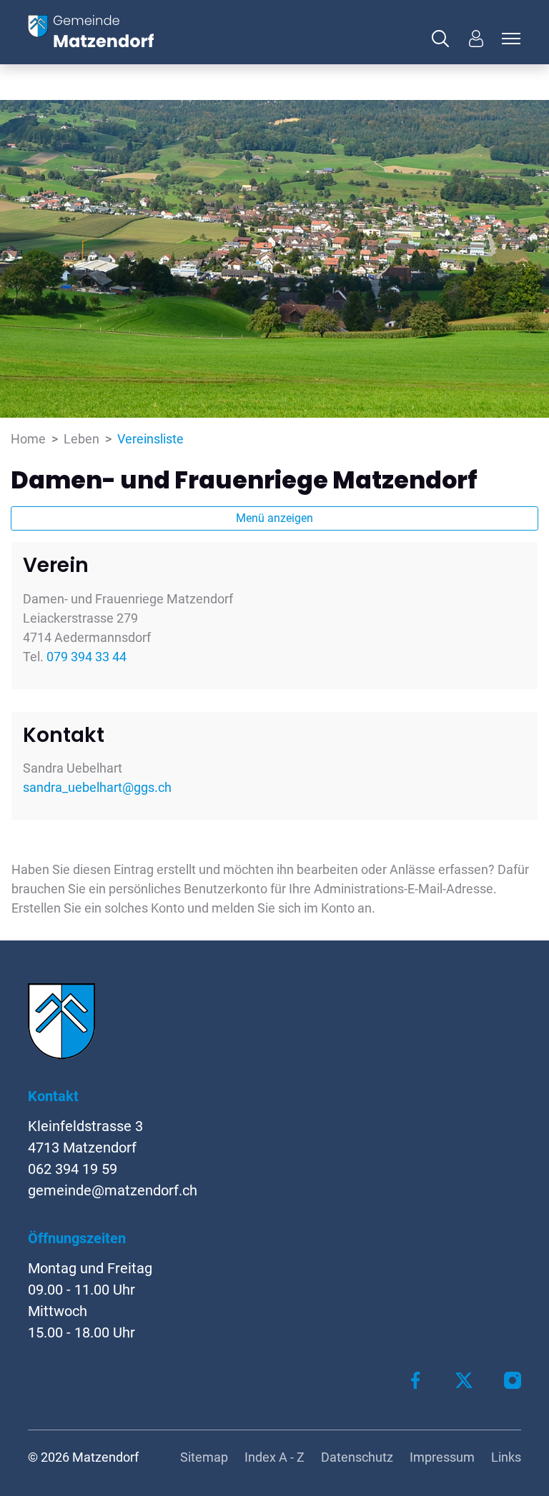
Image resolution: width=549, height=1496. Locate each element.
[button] (444, 38)
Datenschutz (357, 1457)
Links (506, 1457)
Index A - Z (274, 1457)
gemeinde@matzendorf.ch (112, 1190)
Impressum (442, 1457)
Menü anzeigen (274, 518)
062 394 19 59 (72, 1169)
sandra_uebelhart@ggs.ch (97, 787)
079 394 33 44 (86, 656)
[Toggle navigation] (509, 38)
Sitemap (204, 1457)
